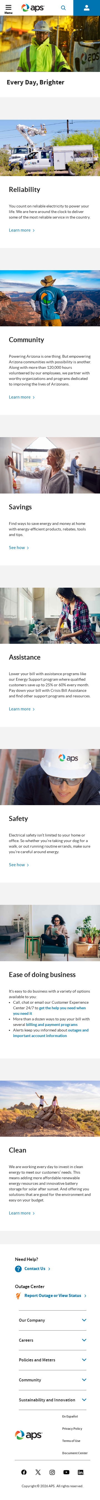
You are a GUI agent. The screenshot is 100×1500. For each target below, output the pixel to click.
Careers (26, 1340)
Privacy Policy (72, 1428)
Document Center (75, 1453)
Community (30, 1380)
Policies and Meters (37, 1360)
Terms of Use (71, 1441)
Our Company (32, 1320)
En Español (70, 1416)
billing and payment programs (52, 1024)
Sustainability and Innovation (47, 1400)
